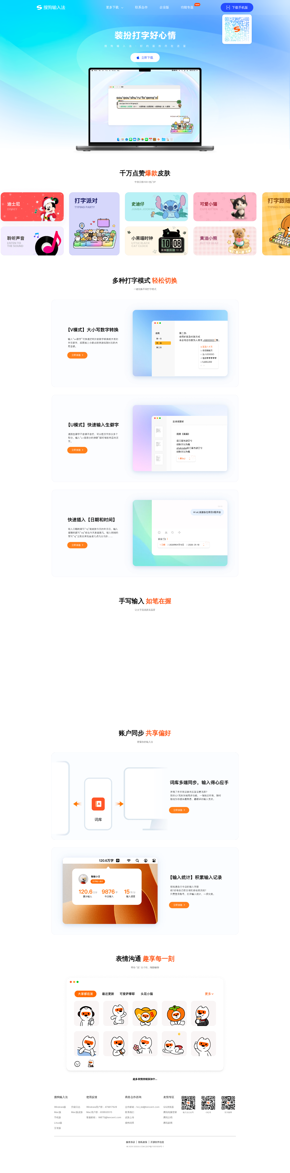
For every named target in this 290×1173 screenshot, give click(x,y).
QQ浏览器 (168, 1107)
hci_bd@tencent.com (148, 1107)
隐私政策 (142, 1142)
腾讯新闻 (167, 1122)
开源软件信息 (157, 1142)
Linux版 (58, 1122)
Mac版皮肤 (77, 1112)
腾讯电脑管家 (170, 1112)
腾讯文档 (167, 1117)
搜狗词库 (129, 1122)
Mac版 (57, 1112)
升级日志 (75, 1107)
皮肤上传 (129, 1117)
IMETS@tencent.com (109, 1117)
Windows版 (60, 1107)
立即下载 (147, 57)
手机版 (57, 1117)
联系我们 (129, 1112)
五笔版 (57, 1128)
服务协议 (130, 1142)
